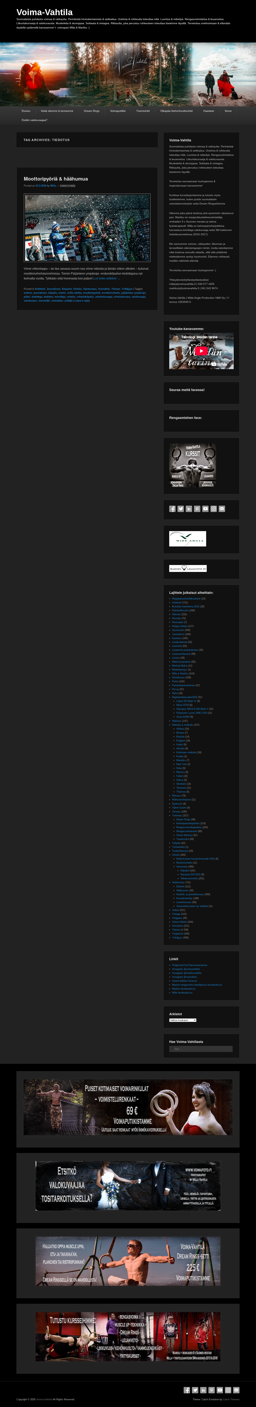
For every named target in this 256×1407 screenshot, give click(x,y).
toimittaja (60, 296)
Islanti (179, 744)
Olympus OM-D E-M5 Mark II (192, 709)
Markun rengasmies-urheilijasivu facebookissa (197, 984)
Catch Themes (231, 1399)
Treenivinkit (143, 110)
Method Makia (179, 665)
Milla (53, 185)
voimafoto (57, 300)
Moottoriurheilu (184, 862)
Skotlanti (181, 783)
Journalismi (54, 288)
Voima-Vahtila (44, 12)
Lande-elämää (179, 642)
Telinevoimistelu (189, 878)
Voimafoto (104, 288)
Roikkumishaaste (181, 799)
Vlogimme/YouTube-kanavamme (189, 965)
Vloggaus (177, 918)
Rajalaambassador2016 (184, 697)
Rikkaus (176, 795)
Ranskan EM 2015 (190, 874)
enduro (28, 292)
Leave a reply (67, 185)
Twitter (180, 509)
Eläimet (180, 886)
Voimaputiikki (118, 110)
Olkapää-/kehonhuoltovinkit (176, 110)
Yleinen (115, 288)
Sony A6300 (182, 716)
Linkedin (189, 509)
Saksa (179, 780)
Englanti (180, 740)
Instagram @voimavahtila (186, 969)
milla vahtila (74, 292)
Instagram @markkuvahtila (186, 973)
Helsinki (176, 614)
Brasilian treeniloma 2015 (185, 606)
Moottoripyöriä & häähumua (56, 178)
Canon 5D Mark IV (186, 701)
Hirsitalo (176, 618)
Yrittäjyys (127, 288)
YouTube (205, 509)
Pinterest (197, 509)
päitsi (27, 296)
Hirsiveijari (177, 622)
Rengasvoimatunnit (186, 831)
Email (222, 509)
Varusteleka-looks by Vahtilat (192, 906)
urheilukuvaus (122, 296)
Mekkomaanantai (181, 661)
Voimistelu (182, 866)
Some (228, 110)
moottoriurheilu (111, 292)
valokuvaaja (138, 296)
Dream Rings (92, 110)
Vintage (176, 914)
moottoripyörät (91, 292)
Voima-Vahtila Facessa (184, 980)
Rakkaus (177, 721)
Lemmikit (177, 646)
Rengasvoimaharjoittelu (189, 827)
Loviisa (176, 657)
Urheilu (77, 288)
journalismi (40, 292)
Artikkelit (40, 288)
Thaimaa (181, 791)
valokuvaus (30, 300)
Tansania (181, 787)
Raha (175, 693)
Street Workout (184, 835)
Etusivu (26, 110)
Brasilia (180, 736)
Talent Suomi (179, 807)
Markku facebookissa (183, 988)
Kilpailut (67, 288)
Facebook (172, 509)
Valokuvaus (90, 288)
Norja (179, 768)
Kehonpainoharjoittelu (188, 823)
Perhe (175, 681)
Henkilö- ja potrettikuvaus (190, 894)
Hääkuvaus (182, 890)
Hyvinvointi (178, 630)
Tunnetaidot (178, 847)
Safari (179, 776)
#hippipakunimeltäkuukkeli (186, 598)
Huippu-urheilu (179, 626)
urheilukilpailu (85, 296)
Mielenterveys (179, 669)
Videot (175, 910)
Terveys (176, 811)
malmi (62, 292)
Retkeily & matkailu (182, 724)
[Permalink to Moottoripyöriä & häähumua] (87, 263)
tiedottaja (37, 296)
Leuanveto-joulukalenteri (185, 650)
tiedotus (48, 296)
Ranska (180, 772)
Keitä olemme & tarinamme (57, 110)
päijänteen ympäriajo (133, 292)
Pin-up (175, 689)
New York (181, 764)
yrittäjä (68, 300)
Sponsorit (177, 803)
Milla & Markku (180, 673)
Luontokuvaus (184, 902)
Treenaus (177, 815)
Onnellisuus (178, 677)
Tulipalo (176, 843)
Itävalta (180, 748)
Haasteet (208, 110)
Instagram (213, 509)
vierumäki (44, 300)
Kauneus (177, 638)
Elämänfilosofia (180, 610)
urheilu (71, 296)
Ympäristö (177, 933)
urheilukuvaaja (103, 296)
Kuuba (179, 756)
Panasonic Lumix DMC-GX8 (191, 712)
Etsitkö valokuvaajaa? (34, 120)
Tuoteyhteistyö (180, 850)
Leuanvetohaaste (181, 653)
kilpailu (52, 292)
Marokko (181, 760)
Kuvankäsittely (184, 898)
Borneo (180, 732)
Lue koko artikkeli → (106, 278)
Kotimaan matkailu (186, 752)
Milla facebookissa (182, 992)
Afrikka (180, 728)
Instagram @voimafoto (184, 977)
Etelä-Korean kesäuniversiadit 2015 (195, 858)
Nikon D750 (182, 705)
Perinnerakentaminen (183, 685)
